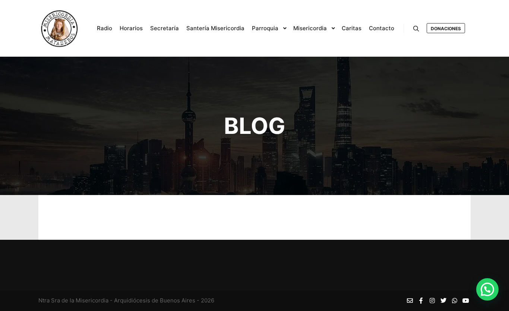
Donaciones (446, 28)
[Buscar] (416, 29)
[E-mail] (410, 300)
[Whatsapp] (454, 300)
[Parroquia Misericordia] (59, 28)
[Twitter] (443, 300)
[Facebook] (421, 300)
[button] (487, 289)
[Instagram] (432, 300)
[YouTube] (466, 300)
